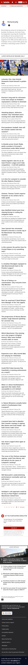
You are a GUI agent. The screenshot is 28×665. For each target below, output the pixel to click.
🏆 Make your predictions (16, 6)
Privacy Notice (19, 531)
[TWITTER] (9, 25)
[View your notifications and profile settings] (12, 2)
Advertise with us (6, 642)
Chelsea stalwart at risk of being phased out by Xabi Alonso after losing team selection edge (14, 568)
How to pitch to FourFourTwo (9, 649)
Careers (4, 635)
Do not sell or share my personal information (13, 652)
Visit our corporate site (13, 608)
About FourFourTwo (7, 639)
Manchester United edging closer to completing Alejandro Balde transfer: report (13, 575)
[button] (2, 2)
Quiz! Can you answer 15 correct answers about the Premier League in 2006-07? (15, 588)
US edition (14, 661)
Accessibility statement (7, 632)
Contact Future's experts (8, 622)
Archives (22, 507)
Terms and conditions (7, 619)
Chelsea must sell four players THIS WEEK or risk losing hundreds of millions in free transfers (14, 560)
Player (2, 60)
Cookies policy (5, 629)
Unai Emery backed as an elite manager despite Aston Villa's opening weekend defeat (14, 582)
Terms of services (18, 530)
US (2, 599)
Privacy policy (5, 625)
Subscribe (20, 2)
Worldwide (4, 645)
